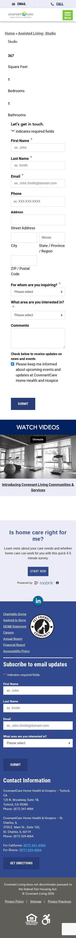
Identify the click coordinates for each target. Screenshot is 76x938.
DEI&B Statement (14, 626)
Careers (8, 632)
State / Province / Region (52, 248)
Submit (23, 404)
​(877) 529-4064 (30, 850)
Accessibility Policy (16, 651)
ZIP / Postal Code (20, 271)
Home (10, 33)
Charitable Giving (14, 614)
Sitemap (35, 901)
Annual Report (12, 639)
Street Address (23, 228)
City (14, 245)
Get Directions (21, 863)
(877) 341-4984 (34, 845)
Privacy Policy (14, 901)
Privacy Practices (59, 901)
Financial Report (14, 645)
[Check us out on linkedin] (38, 601)
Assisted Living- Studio (37, 33)
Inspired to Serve (14, 620)
